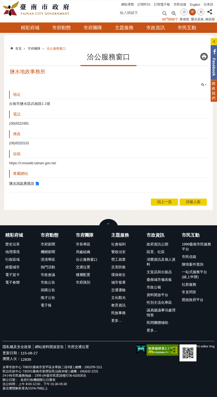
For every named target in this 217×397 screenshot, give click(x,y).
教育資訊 (118, 305)
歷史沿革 (12, 244)
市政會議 (48, 275)
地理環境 (12, 252)
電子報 (46, 305)
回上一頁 (164, 202)
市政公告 (48, 282)
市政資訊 (155, 27)
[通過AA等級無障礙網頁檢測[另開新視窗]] (162, 350)
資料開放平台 (157, 295)
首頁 (18, 48)
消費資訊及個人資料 (161, 262)
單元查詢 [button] (204, 84)
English (195, 4)
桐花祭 (210, 19)
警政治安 (118, 252)
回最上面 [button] (193, 202)
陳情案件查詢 (192, 264)
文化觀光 (118, 298)
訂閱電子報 (162, 4)
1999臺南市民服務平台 (196, 246)
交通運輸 (118, 290)
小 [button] (184, 12)
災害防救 (118, 267)
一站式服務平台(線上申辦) (194, 274)
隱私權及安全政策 (17, 347)
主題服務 (124, 27)
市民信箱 (180, 4)
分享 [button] (209, 9)
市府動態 (61, 27)
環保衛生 (118, 275)
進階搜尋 (173, 13)
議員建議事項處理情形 (161, 312)
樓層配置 (83, 275)
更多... (116, 321)
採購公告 (48, 290)
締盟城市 (12, 267)
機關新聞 (48, 252)
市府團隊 (92, 27)
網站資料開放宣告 (49, 347)
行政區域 (12, 260)
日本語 (208, 4)
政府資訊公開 (157, 244)
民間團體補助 (157, 323)
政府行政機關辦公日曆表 (38, 380)
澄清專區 (48, 260)
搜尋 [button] (164, 13)
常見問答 (189, 292)
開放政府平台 (192, 300)
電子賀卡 (12, 275)
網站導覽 (127, 4)
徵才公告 (48, 298)
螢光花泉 (197, 19)
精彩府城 (30, 27)
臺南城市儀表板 (159, 280)
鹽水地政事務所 (21, 183)
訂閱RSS (144, 4)
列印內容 (204, 56)
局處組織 (83, 252)
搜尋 (121, 12)
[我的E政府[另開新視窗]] (141, 349)
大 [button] (201, 12)
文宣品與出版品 (159, 272)
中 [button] (192, 12)
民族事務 (118, 313)
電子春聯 (12, 282)
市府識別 (83, 282)
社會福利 (118, 244)
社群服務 (189, 285)
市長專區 (83, 244)
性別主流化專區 (159, 303)
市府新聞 (48, 244)
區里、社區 (156, 252)
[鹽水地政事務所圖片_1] (187, 352)
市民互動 (187, 27)
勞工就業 (118, 260)
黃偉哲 (184, 19)
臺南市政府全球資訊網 (37, 8)
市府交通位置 (78, 347)
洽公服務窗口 (56, 48)
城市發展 (118, 282)
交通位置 (83, 267)
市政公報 (154, 287)
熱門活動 (48, 267)
